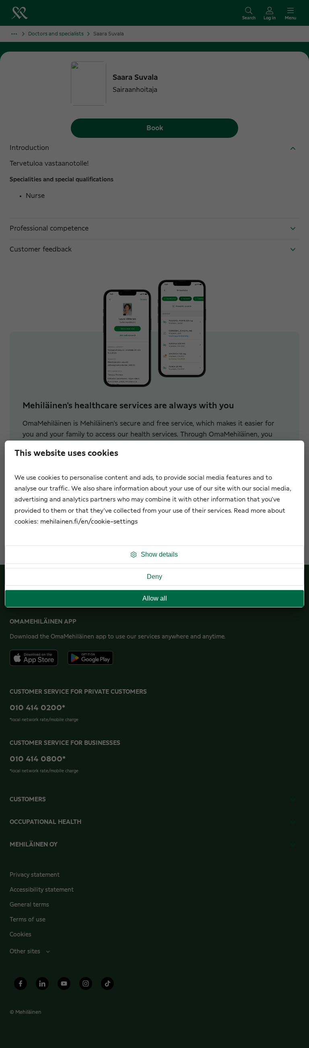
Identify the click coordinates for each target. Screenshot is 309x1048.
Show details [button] (159, 554)
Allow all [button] (154, 598)
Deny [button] (154, 576)
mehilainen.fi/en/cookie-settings (89, 522)
